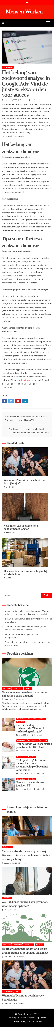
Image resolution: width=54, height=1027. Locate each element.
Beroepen (7, 688)
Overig (42, 719)
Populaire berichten (20, 653)
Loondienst (21, 719)
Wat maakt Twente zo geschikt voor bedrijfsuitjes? (25, 482)
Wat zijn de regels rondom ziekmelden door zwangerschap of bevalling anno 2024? (32, 765)
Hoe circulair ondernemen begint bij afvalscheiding (25, 573)
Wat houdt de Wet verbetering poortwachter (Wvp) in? (34, 745)
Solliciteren (7, 898)
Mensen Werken (24, 12)
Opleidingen (17, 688)
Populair (28, 688)
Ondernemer (8, 67)
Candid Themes (34, 1021)
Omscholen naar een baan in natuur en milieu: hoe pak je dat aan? (25, 694)
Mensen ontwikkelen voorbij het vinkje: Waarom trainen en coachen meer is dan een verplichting (26, 855)
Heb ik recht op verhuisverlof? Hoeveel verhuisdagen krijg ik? (30, 728)
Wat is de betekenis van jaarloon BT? (30, 784)
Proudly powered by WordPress (23, 1017)
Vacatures (39, 945)
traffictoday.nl (23, 380)
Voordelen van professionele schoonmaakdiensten (21, 527)
